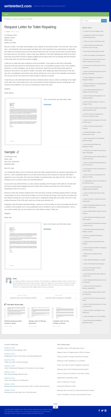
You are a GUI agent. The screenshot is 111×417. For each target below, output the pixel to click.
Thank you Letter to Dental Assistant (94, 41)
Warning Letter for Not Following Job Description (73, 369)
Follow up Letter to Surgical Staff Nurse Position (72, 356)
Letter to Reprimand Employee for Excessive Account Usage (24, 368)
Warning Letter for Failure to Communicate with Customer (75, 390)
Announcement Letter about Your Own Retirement (20, 392)
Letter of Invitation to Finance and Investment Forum (74, 394)
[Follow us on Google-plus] (105, 410)
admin (8, 31)
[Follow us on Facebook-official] (99, 410)
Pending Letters (11, 19)
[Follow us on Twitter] (102, 410)
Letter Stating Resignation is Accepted (94, 260)
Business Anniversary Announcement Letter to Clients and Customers (27, 386)
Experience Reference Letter (66, 386)
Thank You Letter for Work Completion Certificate (73, 365)
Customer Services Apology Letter (93, 31)
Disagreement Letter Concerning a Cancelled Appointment (23, 356)
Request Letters (25, 19)
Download (47, 104)
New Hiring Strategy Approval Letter (94, 51)
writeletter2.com (17, 6)
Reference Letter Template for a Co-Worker (71, 361)
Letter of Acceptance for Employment (94, 55)
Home (6, 14)
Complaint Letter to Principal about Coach (70, 348)
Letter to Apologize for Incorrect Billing (94, 316)
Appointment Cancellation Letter (67, 378)
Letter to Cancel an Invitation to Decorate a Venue (73, 373)
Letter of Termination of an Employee (94, 264)
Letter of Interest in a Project (66, 382)
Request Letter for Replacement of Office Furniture (73, 352)
